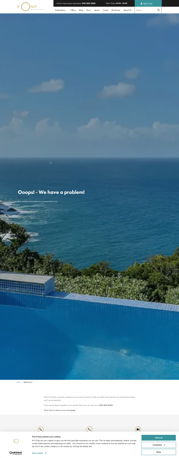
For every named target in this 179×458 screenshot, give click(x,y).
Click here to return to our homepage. (60, 410)
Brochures (116, 10)
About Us (127, 10)
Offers (73, 10)
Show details (37, 453)
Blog (81, 10)
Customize (157, 445)
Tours (88, 10)
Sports (96, 10)
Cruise (105, 10)
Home (18, 382)
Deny (158, 452)
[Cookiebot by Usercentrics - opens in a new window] (15, 453)
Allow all (158, 438)
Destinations (60, 10)
